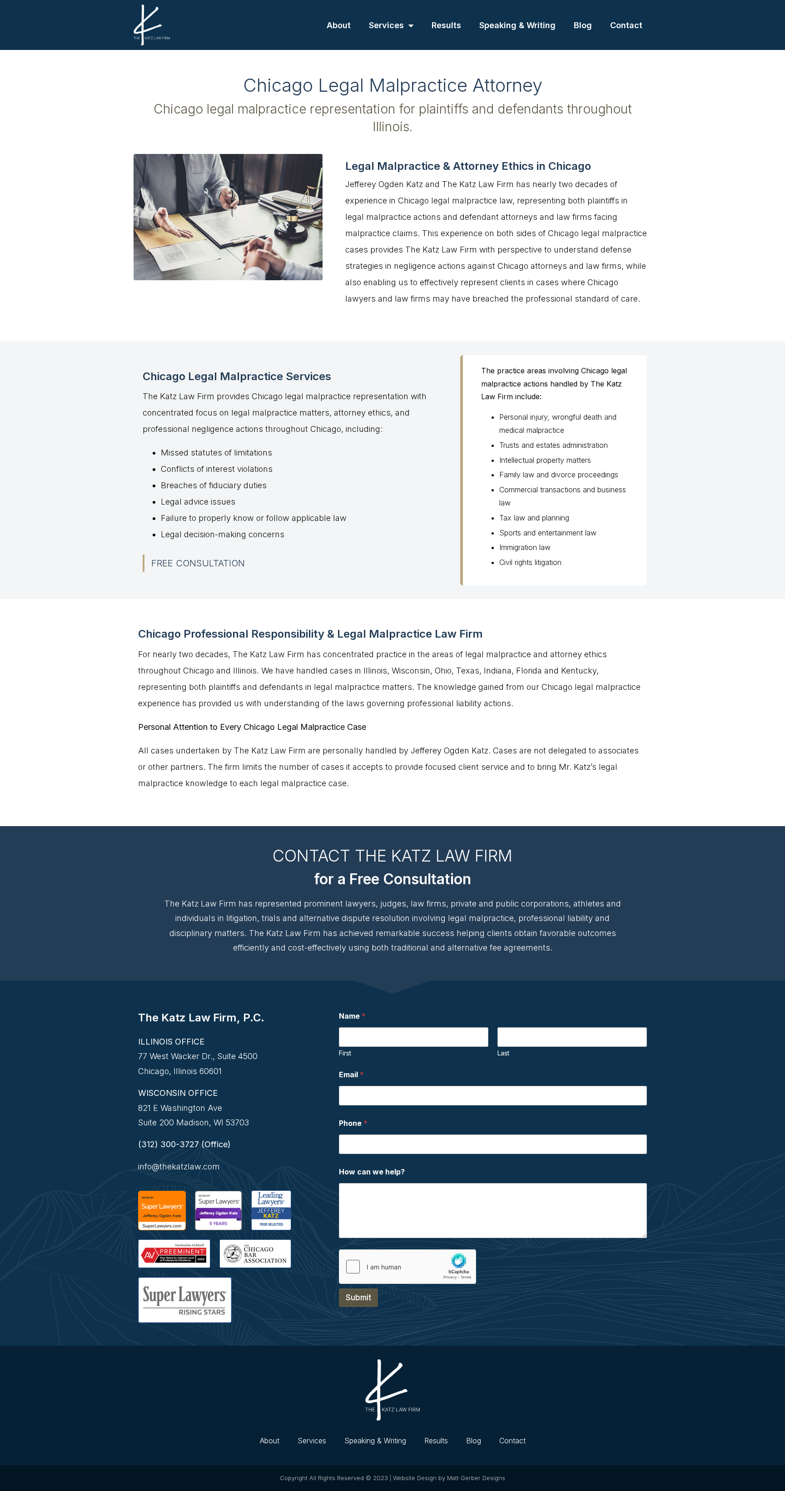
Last (503, 1053)
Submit (358, 1297)
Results (446, 25)
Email (351, 1074)
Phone (353, 1123)
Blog (583, 25)
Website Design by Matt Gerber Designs (449, 1477)
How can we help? (372, 1172)
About (339, 25)
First (345, 1053)
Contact (626, 25)
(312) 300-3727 (168, 1144)
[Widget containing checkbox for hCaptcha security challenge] (407, 1266)
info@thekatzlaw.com (179, 1166)
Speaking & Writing (517, 25)
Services (386, 25)
